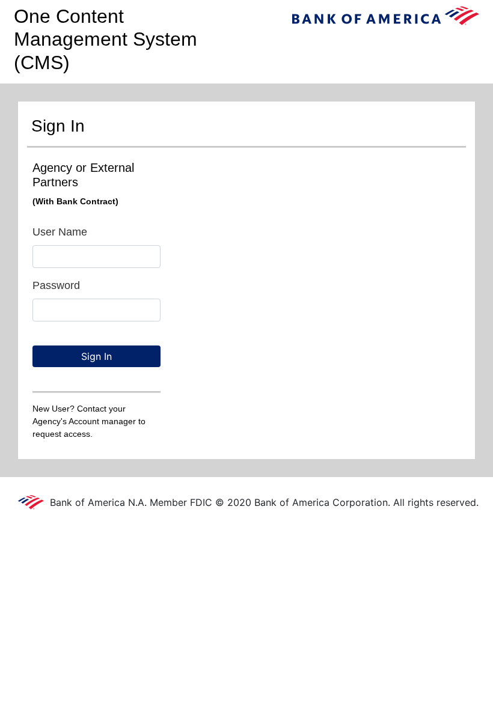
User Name (59, 232)
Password (56, 285)
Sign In (96, 356)
